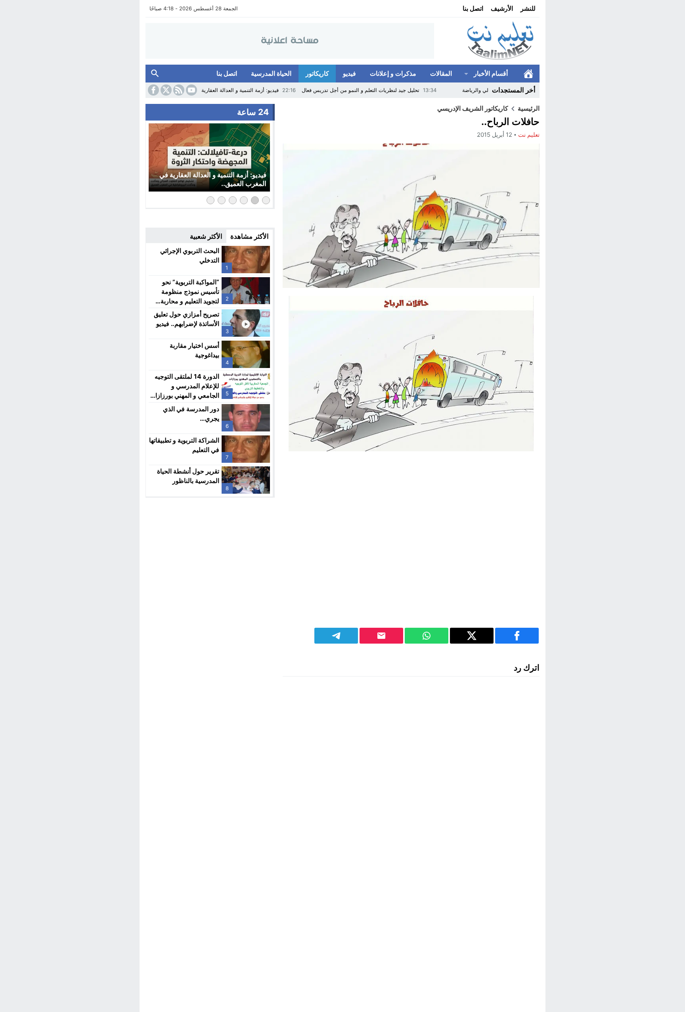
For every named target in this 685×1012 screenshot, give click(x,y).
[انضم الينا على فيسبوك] (152, 90)
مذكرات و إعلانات (393, 73)
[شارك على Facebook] (517, 635)
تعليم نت (529, 134)
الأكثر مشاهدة (249, 236)
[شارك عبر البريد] (381, 635)
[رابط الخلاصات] (178, 90)
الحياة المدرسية (271, 73)
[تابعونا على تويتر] (165, 90)
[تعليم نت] (487, 41)
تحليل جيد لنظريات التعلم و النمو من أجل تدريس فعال (394, 90)
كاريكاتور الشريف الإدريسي (472, 108)
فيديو (349, 73)
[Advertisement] (411, 544)
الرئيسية (528, 73)
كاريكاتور (317, 73)
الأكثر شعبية (206, 236)
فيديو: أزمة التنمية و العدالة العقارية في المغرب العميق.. (251, 90)
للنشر (528, 8)
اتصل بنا (473, 8)
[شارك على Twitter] (472, 635)
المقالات (441, 73)
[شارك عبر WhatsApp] (426, 635)
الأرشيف (502, 8)
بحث (155, 73)
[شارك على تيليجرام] (336, 635)
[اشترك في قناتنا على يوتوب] (190, 90)
